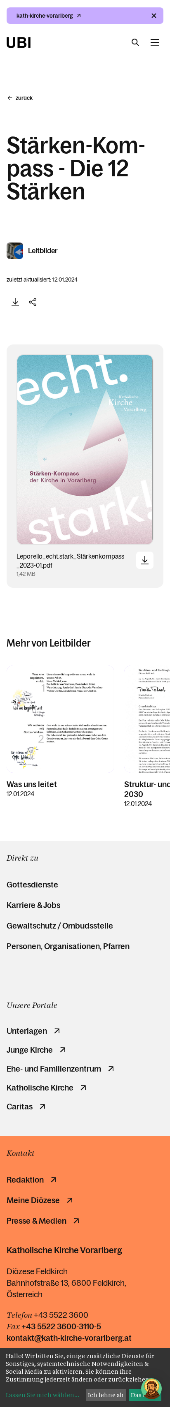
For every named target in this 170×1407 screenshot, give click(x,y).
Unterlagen (27, 1030)
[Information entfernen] (154, 16)
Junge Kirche (30, 1049)
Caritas (20, 1106)
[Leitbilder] (15, 251)
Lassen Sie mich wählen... (42, 1395)
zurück (24, 98)
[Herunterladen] (15, 302)
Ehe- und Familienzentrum (54, 1068)
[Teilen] (32, 302)
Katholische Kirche (40, 1087)
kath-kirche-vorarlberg (45, 15)
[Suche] (135, 42)
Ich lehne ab (105, 1395)
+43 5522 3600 (61, 1314)
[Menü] (154, 42)
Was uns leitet (32, 784)
